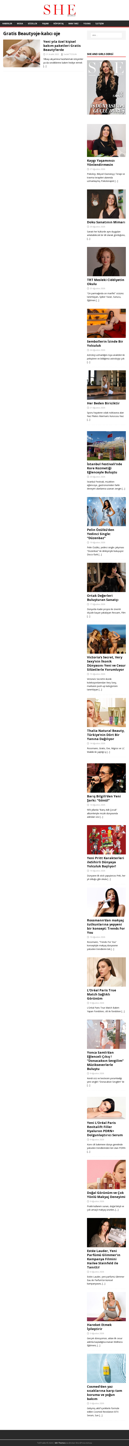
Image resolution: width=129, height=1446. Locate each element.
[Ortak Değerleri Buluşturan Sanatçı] (106, 590)
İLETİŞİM (99, 23)
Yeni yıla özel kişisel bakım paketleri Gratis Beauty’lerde (62, 45)
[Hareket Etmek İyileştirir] (106, 1319)
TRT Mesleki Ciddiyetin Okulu (105, 282)
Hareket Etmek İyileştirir (99, 1327)
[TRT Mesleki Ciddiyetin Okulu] (106, 274)
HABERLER (7, 23)
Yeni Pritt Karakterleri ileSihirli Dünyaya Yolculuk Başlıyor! (105, 862)
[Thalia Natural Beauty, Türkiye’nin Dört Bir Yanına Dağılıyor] (106, 725)
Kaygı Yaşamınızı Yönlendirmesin (101, 162)
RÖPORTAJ (58, 23)
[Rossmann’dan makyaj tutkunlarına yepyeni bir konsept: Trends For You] (106, 914)
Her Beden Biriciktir (103, 403)
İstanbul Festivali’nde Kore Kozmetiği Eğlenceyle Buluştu (104, 468)
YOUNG (87, 23)
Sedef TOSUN (70, 54)
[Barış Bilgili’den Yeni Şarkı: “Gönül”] (106, 790)
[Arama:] (106, 35)
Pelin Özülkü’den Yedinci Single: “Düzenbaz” (100, 534)
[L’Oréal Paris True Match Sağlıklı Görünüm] (106, 984)
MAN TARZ (73, 23)
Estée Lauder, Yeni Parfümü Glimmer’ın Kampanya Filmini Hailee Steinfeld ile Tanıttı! (103, 1259)
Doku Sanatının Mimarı (106, 222)
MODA (20, 23)
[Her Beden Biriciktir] (106, 397)
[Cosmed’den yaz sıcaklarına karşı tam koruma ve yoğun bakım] (106, 1381)
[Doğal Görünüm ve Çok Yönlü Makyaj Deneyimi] (106, 1187)
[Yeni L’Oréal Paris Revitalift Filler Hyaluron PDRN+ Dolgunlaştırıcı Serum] (106, 1117)
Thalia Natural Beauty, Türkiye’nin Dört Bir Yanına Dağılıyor (106, 735)
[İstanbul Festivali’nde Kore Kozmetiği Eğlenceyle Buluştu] (106, 458)
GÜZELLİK (32, 23)
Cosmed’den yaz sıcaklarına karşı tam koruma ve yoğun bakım (104, 1392)
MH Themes (60, 1443)
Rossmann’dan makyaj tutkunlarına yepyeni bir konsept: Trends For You (106, 926)
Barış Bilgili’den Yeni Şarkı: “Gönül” (104, 798)
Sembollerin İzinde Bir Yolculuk (105, 343)
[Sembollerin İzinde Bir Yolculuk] (106, 336)
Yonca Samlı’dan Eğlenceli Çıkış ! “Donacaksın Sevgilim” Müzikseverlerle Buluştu (105, 1060)
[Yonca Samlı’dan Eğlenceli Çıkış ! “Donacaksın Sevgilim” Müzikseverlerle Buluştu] (106, 1046)
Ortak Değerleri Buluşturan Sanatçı (102, 597)
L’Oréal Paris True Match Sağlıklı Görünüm (101, 994)
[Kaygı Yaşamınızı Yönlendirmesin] (106, 154)
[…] (44, 66)
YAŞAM (45, 23)
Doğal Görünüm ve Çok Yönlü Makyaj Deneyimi (106, 1195)
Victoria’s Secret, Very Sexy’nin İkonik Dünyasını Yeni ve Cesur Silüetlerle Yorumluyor (106, 663)
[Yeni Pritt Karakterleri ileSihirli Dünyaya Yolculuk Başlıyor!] (106, 852)
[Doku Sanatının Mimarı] (106, 216)
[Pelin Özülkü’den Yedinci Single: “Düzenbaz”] (106, 524)
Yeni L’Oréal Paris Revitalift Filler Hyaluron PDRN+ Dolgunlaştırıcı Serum (105, 1129)
